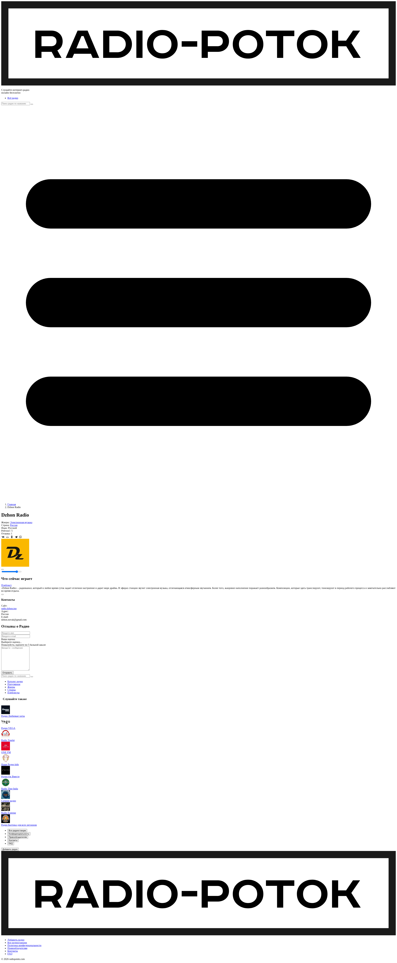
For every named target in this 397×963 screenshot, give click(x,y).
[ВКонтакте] (3, 537)
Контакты (12, 951)
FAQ (9, 953)
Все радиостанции (17, 942)
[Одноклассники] (12, 537)
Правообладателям (17, 948)
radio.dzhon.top (9, 608)
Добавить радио (15, 939)
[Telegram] (16, 537)
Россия (13, 525)
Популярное (13, 684)
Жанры (11, 687)
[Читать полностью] (2, 594)
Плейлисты (13, 692)
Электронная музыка (21, 522)
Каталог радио (15, 681)
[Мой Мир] (7, 537)
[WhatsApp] (20, 537)
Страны (11, 689)
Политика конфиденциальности (24, 945)
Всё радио (12, 98)
